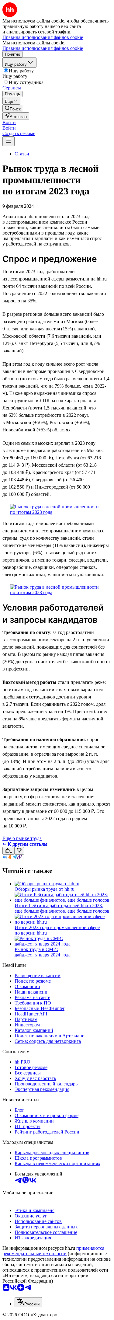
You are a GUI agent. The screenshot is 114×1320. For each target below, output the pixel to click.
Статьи (22, 153)
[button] (9, 122)
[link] (12, 108)
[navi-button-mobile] (8, 141)
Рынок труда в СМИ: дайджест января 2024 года (43, 952)
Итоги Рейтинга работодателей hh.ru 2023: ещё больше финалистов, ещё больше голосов (62, 908)
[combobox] (28, 1302)
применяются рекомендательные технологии (53, 1250)
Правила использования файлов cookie (42, 48)
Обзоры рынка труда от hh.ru (44, 889)
